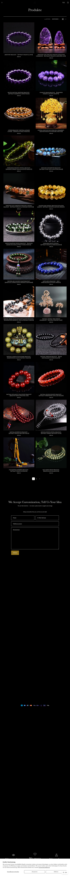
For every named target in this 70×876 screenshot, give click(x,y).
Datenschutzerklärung (44, 867)
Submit (15, 553)
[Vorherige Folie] (6, 38)
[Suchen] (63, 2)
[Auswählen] (31, 50)
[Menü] (2, 3)
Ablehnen (56, 872)
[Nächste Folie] (31, 38)
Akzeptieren (34, 872)
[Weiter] (39, 478)
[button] (56, 19)
